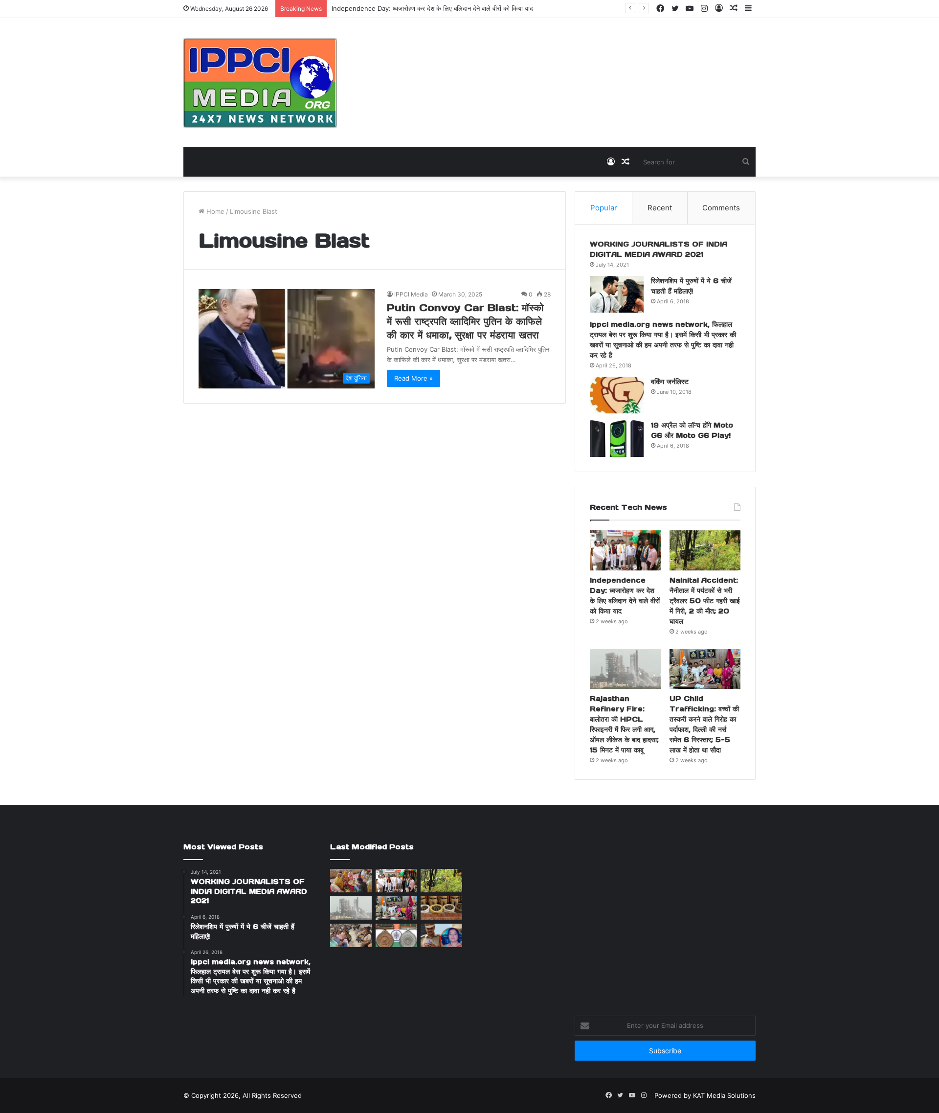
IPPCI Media (411, 294)
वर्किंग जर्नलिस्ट (670, 381)
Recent (660, 207)
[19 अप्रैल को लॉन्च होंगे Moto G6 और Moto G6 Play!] (617, 438)
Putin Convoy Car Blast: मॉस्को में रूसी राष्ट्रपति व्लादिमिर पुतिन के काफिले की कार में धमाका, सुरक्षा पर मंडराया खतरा (465, 321)
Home (214, 211)
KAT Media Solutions (724, 1095)
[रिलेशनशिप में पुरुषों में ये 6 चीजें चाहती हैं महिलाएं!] (617, 294)
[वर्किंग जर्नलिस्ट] (617, 395)
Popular (603, 207)
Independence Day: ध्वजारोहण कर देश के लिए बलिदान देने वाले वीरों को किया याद (432, 8)
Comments (721, 207)
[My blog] (260, 83)
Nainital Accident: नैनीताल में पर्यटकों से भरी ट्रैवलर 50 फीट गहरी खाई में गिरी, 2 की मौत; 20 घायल (705, 601)
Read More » (413, 378)
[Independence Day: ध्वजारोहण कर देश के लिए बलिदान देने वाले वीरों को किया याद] (625, 550)
